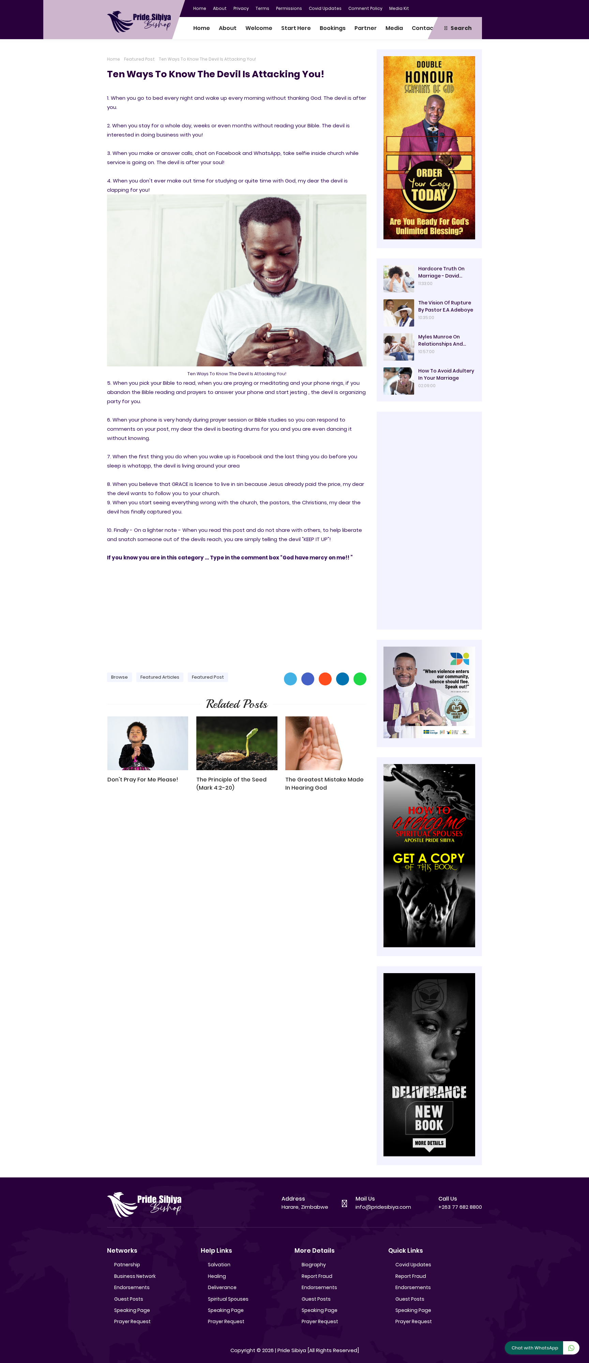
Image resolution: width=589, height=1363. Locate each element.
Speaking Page (132, 1310)
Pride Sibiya (291, 1350)
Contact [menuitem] (424, 28)
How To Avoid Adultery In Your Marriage (446, 374)
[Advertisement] (236, 614)
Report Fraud (317, 1276)
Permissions (289, 8)
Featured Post (139, 59)
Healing (217, 1276)
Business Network (135, 1276)
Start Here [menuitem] (296, 28)
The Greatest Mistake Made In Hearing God (324, 784)
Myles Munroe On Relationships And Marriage (440, 340)
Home (199, 8)
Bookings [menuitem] (333, 28)
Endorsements (132, 1287)
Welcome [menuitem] (258, 28)
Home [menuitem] (201, 28)
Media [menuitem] (394, 28)
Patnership (127, 1264)
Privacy (241, 8)
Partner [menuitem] (365, 28)
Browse (119, 677)
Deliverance (222, 1287)
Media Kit (399, 8)
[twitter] (449, 8)
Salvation (219, 1264)
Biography (314, 1264)
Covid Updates (325, 8)
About (220, 8)
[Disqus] (236, 894)
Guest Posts (128, 1299)
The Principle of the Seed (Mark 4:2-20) (231, 784)
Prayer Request (132, 1321)
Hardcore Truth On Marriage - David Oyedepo (441, 272)
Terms (262, 8)
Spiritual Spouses (228, 1299)
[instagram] (463, 8)
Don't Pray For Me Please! (142, 779)
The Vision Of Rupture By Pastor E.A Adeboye (445, 306)
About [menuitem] (228, 28)
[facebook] (436, 8)
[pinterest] (477, 8)
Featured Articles (159, 677)
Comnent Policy (365, 8)
